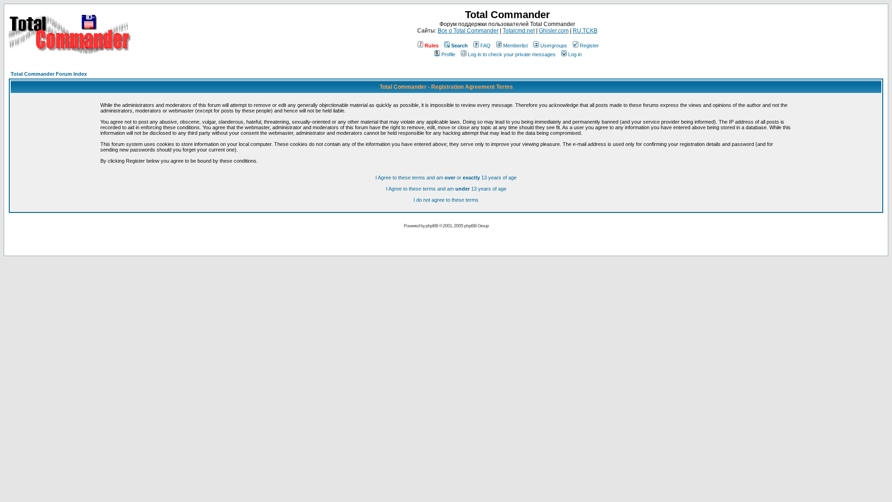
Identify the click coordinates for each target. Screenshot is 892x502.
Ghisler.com (554, 30)
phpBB (432, 225)
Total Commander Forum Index (49, 74)
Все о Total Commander (468, 30)
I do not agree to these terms (446, 200)
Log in (575, 54)
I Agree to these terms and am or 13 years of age (446, 177)
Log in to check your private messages (512, 54)
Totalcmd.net (519, 30)
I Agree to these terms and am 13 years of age (446, 189)
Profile (448, 54)
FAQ (485, 45)
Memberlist (515, 45)
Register (589, 45)
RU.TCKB (585, 30)
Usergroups (553, 45)
